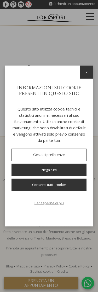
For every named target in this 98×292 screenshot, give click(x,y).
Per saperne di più (49, 203)
